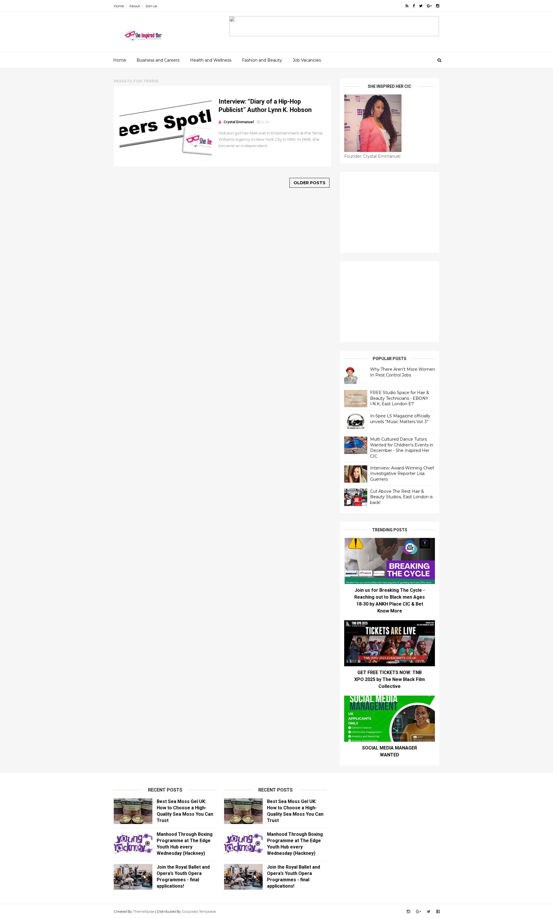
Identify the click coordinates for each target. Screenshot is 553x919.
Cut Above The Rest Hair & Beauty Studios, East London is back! (401, 497)
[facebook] (414, 6)
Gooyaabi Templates (199, 911)
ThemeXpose (143, 911)
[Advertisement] (389, 212)
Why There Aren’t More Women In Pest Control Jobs (402, 372)
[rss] (407, 6)
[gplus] (429, 6)
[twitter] (421, 6)
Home (119, 6)
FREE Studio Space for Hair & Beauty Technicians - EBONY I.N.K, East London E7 (399, 398)
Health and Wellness (210, 60)
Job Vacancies (307, 60)
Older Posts (309, 182)
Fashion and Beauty (262, 60)
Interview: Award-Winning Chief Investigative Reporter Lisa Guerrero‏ (402, 473)
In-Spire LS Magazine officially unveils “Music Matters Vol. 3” (400, 418)
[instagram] (437, 6)
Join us (151, 6)
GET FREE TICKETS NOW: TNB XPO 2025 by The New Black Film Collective (389, 679)
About (134, 6)
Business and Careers (158, 60)
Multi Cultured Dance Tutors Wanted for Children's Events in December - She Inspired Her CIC (401, 448)
